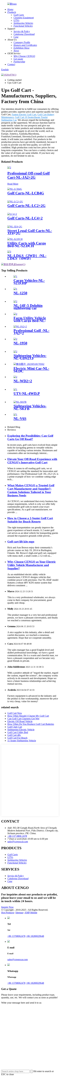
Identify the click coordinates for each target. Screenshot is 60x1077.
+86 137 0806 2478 (17, 836)
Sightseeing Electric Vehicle (20, 729)
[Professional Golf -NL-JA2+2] (20, 326)
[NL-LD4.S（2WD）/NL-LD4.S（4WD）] (9, 251)
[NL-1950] (15, 339)
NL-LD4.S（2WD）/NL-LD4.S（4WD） (26, 257)
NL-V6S (20, 419)
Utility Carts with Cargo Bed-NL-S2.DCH (26, 244)
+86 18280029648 (35, 936)
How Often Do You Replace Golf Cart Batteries (30, 724)
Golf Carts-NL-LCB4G (25, 193)
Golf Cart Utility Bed (17, 732)
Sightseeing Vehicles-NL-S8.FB (30, 407)
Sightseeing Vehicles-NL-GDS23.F (30, 357)
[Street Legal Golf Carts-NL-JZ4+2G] (14, 226)
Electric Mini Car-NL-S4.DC (31, 369)
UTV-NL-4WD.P (27, 393)
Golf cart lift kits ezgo (20, 541)
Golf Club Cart (14, 727)
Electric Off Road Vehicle (19, 721)
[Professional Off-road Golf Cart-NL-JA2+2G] (9, 167)
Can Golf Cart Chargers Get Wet (23, 718)
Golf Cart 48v (14, 735)
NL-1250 (20, 293)
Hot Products (7, 912)
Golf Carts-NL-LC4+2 (25, 218)
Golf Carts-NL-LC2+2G (26, 206)
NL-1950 (20, 343)
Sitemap (19, 912)
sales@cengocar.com (17, 841)
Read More (12, 184)
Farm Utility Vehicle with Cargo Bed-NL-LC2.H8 (30, 320)
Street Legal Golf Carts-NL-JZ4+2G (29, 232)
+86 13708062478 (16, 936)
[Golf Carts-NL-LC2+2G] (15, 201)
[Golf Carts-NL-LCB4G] (14, 189)
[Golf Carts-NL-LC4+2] (12, 214)
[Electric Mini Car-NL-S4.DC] (29, 364)
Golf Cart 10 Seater (24, 117)
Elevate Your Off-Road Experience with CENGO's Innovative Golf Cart (32, 460)
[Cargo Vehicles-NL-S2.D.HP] (15, 276)
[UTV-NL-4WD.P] (15, 389)
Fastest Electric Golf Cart (24, 114)
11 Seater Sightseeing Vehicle (21, 740)
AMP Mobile (30, 912)
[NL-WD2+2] (15, 377)
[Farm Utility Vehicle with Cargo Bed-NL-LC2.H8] (15, 314)
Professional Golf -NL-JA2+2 (31, 332)
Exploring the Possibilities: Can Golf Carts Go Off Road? (30, 437)
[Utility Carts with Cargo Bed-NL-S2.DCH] (15, 239)
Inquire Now (7, 907)
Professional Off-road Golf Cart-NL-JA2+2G (28, 175)
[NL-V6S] (15, 414)
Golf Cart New (14, 713)
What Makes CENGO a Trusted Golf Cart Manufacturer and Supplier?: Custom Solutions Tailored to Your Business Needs (30, 490)
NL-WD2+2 (23, 381)
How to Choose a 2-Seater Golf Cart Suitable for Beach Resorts (30, 520)
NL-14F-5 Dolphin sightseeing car (28, 307)
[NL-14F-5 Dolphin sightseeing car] (15, 301)
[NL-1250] (15, 289)
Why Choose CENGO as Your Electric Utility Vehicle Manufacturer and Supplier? (31, 565)
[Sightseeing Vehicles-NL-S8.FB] (20, 402)
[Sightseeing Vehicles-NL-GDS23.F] (15, 351)
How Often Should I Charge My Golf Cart (28, 716)
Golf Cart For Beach (17, 738)
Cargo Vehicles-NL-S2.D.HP (29, 281)
